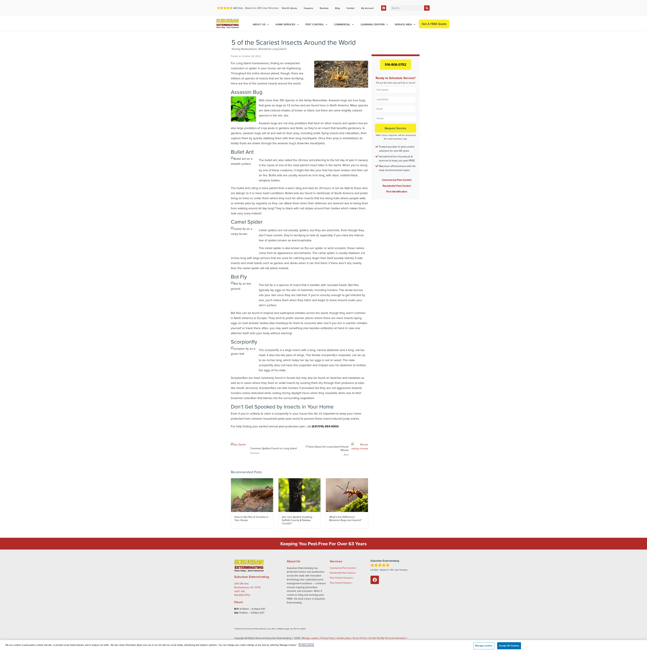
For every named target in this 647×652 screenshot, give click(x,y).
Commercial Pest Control (396, 180)
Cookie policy (344, 638)
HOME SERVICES (285, 24)
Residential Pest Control (397, 186)
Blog (337, 8)
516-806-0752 (395, 64)
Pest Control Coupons (341, 577)
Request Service (395, 128)
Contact (351, 8)
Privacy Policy (328, 638)
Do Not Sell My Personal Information (387, 638)
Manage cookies (310, 638)
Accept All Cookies (509, 645)
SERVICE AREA (403, 24)
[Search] (427, 8)
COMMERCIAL (342, 24)
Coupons (308, 8)
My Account (367, 8)
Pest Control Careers (341, 582)
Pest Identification (396, 191)
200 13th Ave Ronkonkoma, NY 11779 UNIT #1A (247, 587)
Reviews (324, 8)
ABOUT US (259, 24)
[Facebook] (383, 8)
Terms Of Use (359, 638)
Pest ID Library (289, 8)
